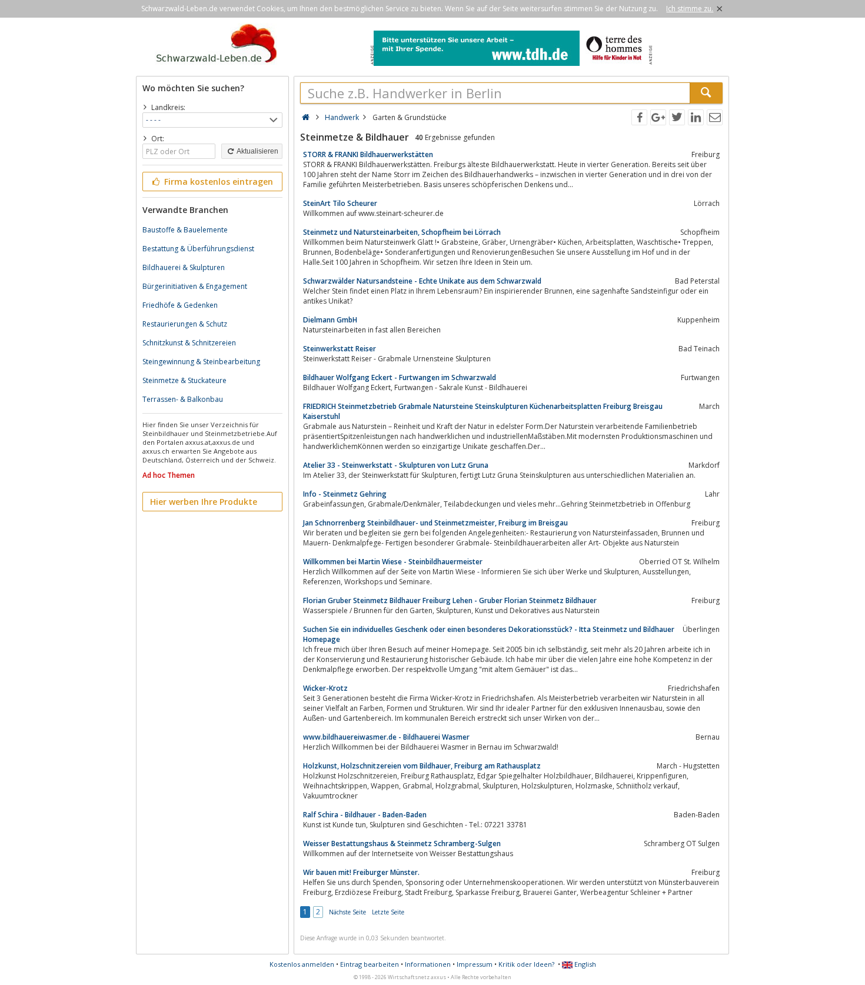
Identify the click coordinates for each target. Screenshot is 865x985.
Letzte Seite (388, 912)
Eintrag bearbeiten (369, 964)
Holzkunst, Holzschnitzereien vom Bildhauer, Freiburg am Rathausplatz (422, 766)
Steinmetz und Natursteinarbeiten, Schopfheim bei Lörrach (402, 232)
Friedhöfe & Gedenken (180, 305)
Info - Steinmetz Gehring (345, 494)
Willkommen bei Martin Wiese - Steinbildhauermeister (393, 562)
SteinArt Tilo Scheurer (340, 203)
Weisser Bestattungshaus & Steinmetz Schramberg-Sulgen (402, 843)
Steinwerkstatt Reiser (339, 349)
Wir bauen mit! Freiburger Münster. (361, 872)
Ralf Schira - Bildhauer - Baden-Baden (365, 815)
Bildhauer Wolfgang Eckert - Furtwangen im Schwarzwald (399, 377)
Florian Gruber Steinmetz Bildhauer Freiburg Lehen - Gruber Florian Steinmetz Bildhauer (450, 600)
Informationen (428, 964)
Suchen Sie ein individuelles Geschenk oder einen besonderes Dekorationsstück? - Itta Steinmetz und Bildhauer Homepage (488, 634)
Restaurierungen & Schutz (184, 324)
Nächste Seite (347, 912)
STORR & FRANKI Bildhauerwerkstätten (368, 154)
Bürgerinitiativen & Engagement (194, 286)
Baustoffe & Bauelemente (185, 230)
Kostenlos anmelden (302, 964)
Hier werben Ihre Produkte (203, 501)
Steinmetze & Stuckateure (184, 380)
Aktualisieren (256, 151)
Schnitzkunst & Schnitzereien (189, 343)
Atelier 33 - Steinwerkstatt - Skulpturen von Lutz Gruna (395, 465)
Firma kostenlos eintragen (217, 181)
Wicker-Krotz (325, 688)
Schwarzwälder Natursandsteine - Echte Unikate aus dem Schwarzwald (422, 281)
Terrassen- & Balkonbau (182, 399)
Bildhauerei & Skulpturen (183, 267)
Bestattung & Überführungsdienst (198, 249)
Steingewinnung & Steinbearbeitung (201, 362)
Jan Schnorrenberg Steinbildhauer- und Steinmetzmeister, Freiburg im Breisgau (435, 523)
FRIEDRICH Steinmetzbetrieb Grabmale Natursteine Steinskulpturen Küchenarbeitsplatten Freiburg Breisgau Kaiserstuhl (483, 411)
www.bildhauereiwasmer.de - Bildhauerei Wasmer (386, 737)
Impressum (475, 964)
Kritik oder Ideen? (526, 964)
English (584, 964)
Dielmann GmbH (330, 320)
